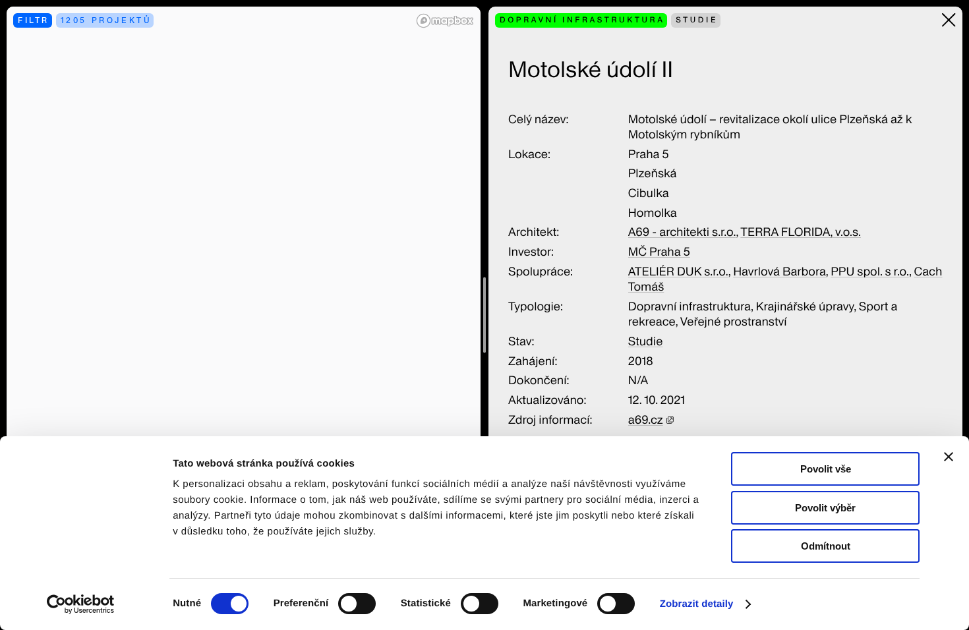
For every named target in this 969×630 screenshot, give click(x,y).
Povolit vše (825, 468)
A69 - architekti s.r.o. (682, 232)
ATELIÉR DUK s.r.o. (678, 272)
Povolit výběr (825, 507)
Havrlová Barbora (779, 272)
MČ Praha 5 (659, 252)
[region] (244, 315)
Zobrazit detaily (697, 604)
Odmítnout (825, 546)
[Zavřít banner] (948, 456)
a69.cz (645, 420)
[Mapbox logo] (445, 20)
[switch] (357, 603)
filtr (33, 20)
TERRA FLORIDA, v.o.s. (800, 232)
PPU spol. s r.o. (870, 272)
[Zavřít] (949, 20)
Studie (645, 341)
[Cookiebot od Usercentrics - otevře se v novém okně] (85, 604)
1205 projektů (106, 20)
